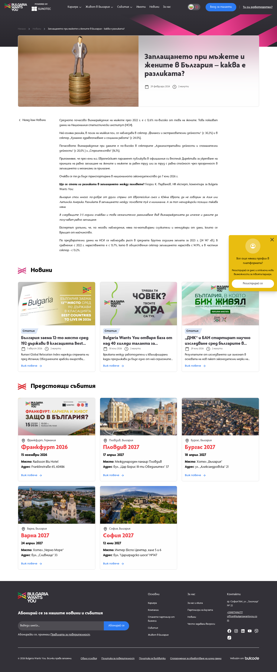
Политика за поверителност (118, 658)
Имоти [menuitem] (141, 7)
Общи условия (89, 658)
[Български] (191, 7)
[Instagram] (236, 631)
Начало (22, 29)
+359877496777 (235, 612)
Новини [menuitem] (154, 7)
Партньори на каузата (200, 610)
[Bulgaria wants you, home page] (73, 597)
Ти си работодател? (257, 7)
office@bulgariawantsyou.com (242, 618)
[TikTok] (229, 637)
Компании (153, 610)
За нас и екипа (195, 603)
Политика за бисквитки (152, 658)
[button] (221, 7)
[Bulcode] (252, 658)
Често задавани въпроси (201, 624)
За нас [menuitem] (167, 7)
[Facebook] (229, 631)
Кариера (152, 603)
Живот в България (158, 635)
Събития (153, 628)
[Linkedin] (243, 631)
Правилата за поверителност (70, 634)
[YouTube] (249, 631)
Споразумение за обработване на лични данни (195, 658)
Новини (37, 29)
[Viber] (256, 631)
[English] (197, 7)
